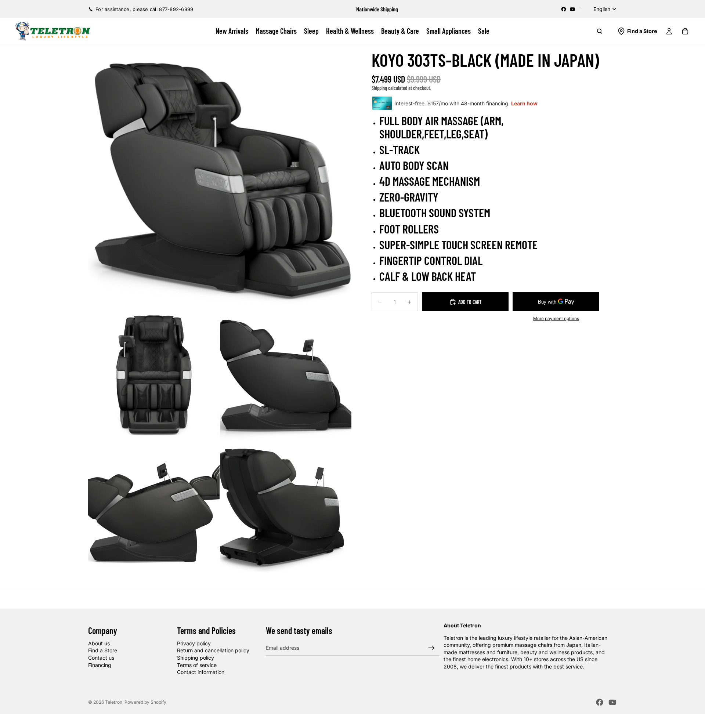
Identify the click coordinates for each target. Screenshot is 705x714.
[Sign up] (431, 647)
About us (99, 643)
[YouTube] (572, 9)
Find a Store (102, 650)
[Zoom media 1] (219, 176)
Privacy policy (194, 643)
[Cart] (685, 31)
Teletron (113, 702)
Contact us (101, 658)
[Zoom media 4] (154, 506)
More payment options (556, 318)
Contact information (200, 672)
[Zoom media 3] (285, 374)
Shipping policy (195, 658)
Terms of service (197, 665)
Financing (99, 665)
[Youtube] (612, 702)
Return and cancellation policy (213, 650)
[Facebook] (564, 9)
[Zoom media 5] (285, 506)
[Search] (600, 31)
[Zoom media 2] (154, 374)
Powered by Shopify (145, 702)
